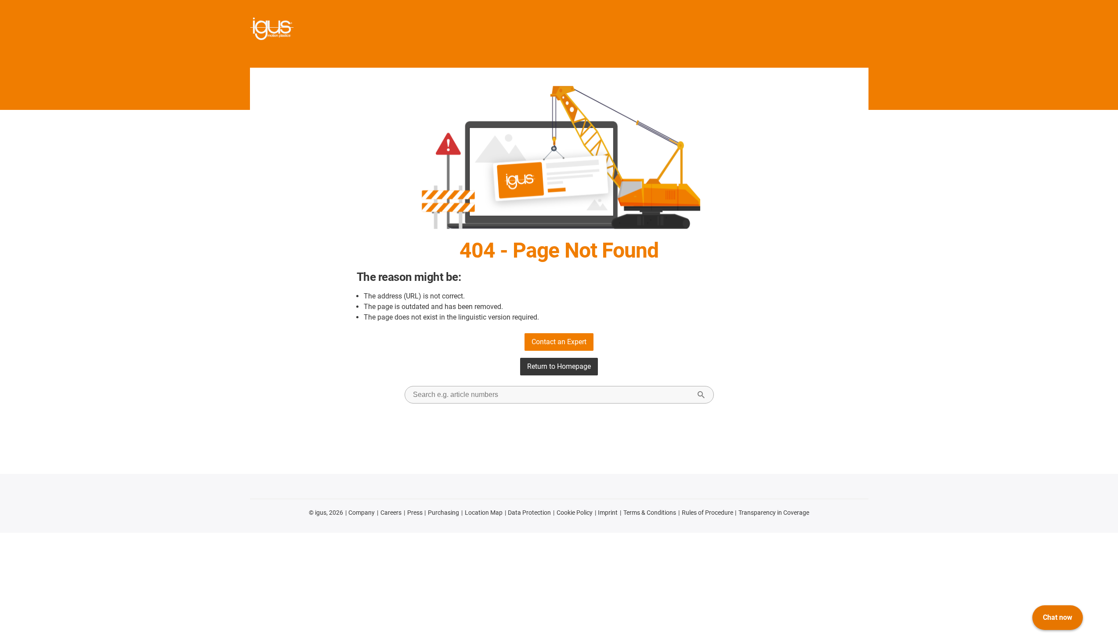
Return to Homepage (559, 366)
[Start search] (701, 394)
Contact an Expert (559, 342)
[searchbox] (552, 394)
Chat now (1057, 617)
